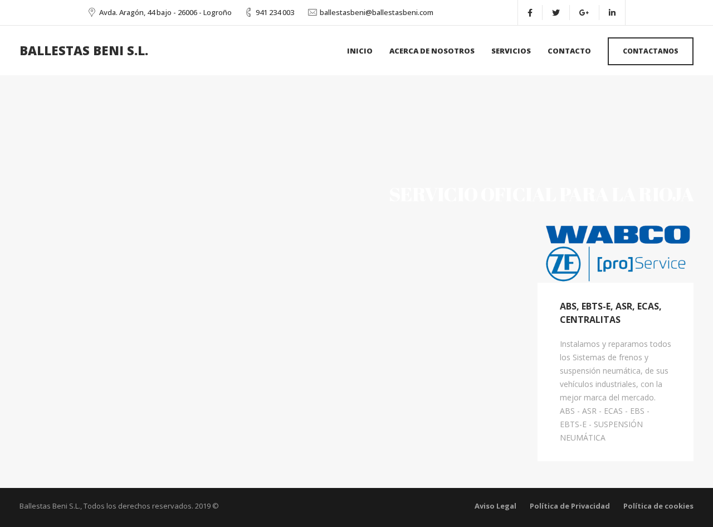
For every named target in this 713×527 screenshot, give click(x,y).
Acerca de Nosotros (432, 51)
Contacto (569, 51)
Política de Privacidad (570, 506)
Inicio (360, 51)
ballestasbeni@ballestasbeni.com (376, 12)
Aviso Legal (495, 506)
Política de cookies (658, 506)
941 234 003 (275, 12)
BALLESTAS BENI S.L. (83, 50)
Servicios (511, 51)
